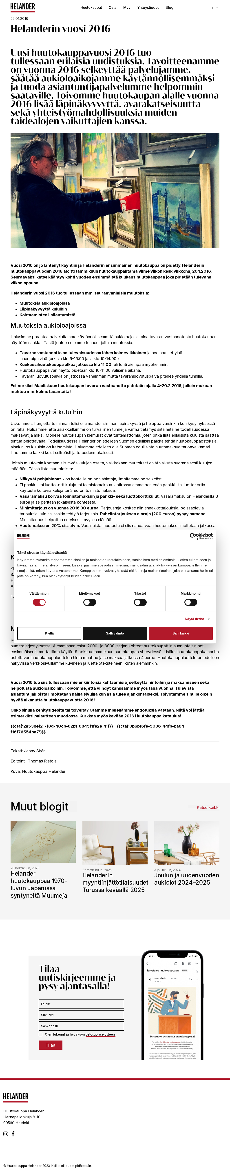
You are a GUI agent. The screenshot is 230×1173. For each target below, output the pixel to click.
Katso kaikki (208, 807)
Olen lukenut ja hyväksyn (80, 1034)
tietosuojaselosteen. (100, 1034)
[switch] (89, 602)
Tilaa (50, 1045)
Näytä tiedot (194, 619)
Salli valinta (115, 633)
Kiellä (49, 633)
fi (213, 8)
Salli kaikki (180, 633)
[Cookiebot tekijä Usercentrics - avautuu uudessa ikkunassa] (193, 536)
